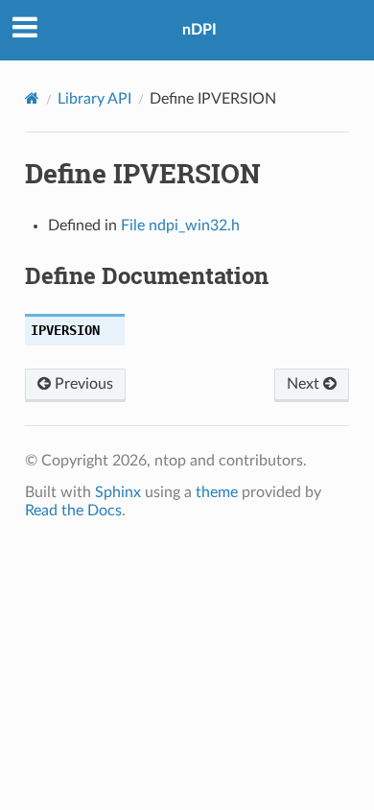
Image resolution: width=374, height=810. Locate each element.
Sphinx (118, 492)
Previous (82, 384)
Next (305, 384)
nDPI (199, 29)
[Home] (32, 98)
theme (217, 492)
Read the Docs (73, 510)
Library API (94, 99)
